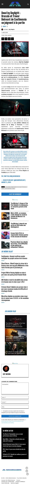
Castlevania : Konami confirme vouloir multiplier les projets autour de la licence (14, 257)
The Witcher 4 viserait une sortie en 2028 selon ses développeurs (19, 225)
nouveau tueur (11, 188)
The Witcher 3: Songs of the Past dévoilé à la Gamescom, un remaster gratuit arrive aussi (19, 205)
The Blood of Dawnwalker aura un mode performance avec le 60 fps (13, 435)
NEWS (2, 260)
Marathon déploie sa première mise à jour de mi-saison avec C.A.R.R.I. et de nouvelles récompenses (15, 298)
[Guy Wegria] (2, 29)
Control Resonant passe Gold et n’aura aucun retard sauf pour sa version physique (14, 445)
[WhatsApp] (9, 38)
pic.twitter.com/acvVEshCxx (10, 176)
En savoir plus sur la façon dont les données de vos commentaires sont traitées (13, 421)
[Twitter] (6, 38)
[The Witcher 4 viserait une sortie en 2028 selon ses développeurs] (5, 225)
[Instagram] (27, 471)
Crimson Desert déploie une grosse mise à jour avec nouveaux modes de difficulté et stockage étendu (14, 289)
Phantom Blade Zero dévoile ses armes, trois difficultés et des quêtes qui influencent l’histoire (19, 244)
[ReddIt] (12, 38)
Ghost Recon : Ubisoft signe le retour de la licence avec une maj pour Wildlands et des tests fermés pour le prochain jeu (14, 265)
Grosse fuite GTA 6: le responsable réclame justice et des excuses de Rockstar (19, 235)
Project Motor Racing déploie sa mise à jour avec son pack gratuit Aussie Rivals (13, 274)
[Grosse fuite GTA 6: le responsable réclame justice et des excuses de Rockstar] (5, 235)
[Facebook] (2, 38)
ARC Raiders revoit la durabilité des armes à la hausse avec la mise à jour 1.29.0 (14, 281)
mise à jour (4, 188)
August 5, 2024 (6, 182)
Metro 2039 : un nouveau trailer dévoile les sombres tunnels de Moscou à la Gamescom (19, 215)
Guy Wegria (11, 29)
